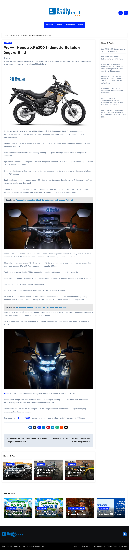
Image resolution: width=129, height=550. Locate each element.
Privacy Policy (112, 546)
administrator (14, 472)
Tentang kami (87, 546)
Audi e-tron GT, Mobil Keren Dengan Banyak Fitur (15, 470)
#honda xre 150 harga (71, 61)
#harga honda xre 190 (43, 61)
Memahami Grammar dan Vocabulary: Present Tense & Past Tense (112, 90)
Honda (6, 394)
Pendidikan (70, 25)
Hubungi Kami (99, 546)
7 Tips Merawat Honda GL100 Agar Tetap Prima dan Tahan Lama (48, 470)
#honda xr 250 (57, 61)
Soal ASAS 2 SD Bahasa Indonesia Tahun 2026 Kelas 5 (47, 514)
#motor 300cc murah (16, 64)
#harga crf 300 (29, 61)
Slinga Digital (45, 472)
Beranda (49, 25)
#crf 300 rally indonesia (14, 61)
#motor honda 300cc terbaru (35, 64)
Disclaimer (123, 546)
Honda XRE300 (24, 418)
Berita (80, 25)
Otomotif (59, 25)
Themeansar (39, 546)
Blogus (29, 546)
